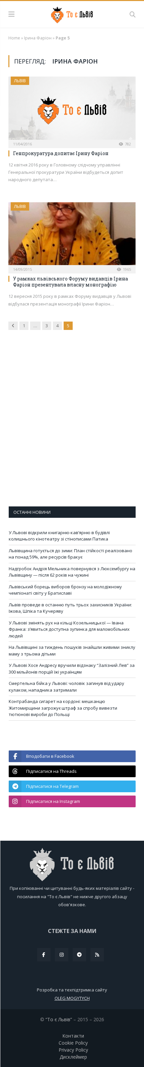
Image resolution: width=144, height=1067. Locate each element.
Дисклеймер (73, 1057)
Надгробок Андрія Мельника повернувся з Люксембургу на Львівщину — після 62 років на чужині (72, 572)
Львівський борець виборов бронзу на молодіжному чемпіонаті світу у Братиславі (65, 590)
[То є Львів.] (72, 13)
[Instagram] (61, 955)
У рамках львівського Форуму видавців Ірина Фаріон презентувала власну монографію (70, 281)
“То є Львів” (59, 1019)
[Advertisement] (72, 423)
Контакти (73, 1036)
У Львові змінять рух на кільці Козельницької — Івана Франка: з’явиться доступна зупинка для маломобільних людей (69, 629)
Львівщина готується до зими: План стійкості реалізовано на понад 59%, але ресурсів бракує (70, 554)
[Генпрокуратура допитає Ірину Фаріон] (72, 110)
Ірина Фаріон (38, 38)
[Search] (133, 14)
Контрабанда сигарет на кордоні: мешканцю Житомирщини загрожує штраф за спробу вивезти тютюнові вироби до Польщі (63, 707)
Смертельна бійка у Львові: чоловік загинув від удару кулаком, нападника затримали (66, 686)
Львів (20, 81)
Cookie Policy (73, 1043)
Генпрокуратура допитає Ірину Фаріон (61, 153)
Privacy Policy (73, 1050)
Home (14, 38)
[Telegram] (79, 955)
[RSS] (97, 955)
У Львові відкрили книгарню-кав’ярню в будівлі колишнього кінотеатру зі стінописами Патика (59, 535)
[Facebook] (44, 955)
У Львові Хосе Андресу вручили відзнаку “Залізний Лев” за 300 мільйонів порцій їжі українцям (72, 668)
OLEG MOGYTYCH (72, 998)
